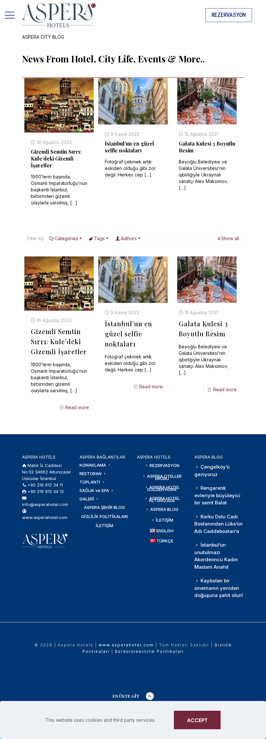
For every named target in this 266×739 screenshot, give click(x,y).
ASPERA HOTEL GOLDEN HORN (163, 488)
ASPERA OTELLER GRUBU (164, 477)
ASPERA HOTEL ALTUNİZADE (164, 499)
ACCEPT (197, 720)
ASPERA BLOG (163, 509)
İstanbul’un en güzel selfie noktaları (129, 147)
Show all (230, 238)
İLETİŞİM (104, 525)
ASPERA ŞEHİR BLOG (104, 507)
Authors (129, 238)
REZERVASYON (164, 465)
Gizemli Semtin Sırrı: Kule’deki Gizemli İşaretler (56, 158)
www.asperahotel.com (44, 517)
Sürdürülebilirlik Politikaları (149, 651)
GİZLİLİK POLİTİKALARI (104, 516)
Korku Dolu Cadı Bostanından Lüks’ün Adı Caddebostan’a (218, 523)
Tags (99, 238)
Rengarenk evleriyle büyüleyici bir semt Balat (217, 495)
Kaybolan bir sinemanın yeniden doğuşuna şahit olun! (218, 587)
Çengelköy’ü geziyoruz (212, 470)
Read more (77, 407)
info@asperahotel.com (45, 504)
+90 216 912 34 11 (45, 484)
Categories (66, 238)
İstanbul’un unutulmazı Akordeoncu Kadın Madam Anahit (216, 556)
